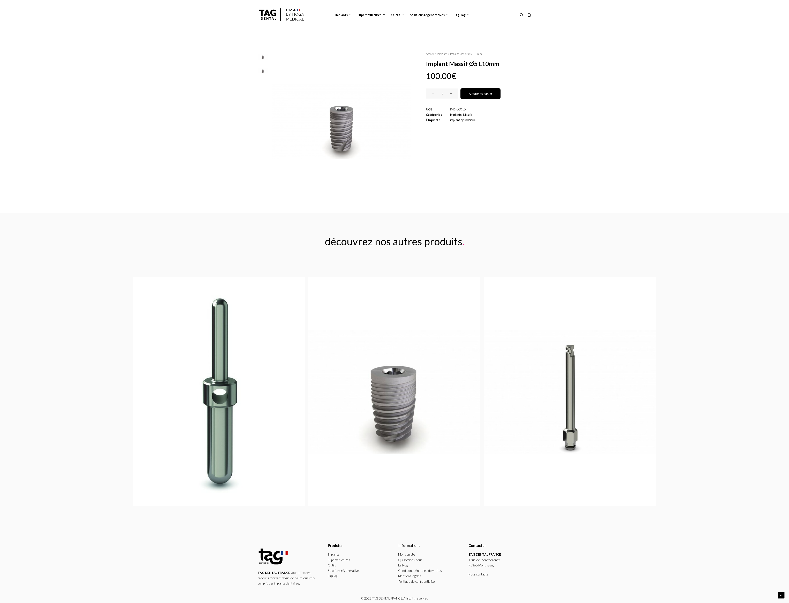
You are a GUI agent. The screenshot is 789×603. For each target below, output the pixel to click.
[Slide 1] (263, 57)
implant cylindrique (463, 120)
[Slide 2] (263, 70)
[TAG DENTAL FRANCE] (282, 15)
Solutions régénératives (427, 15)
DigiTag (460, 15)
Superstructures (369, 15)
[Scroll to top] (781, 595)
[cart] (528, 15)
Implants (341, 15)
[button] (522, 15)
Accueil (430, 53)
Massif (467, 114)
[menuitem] (343, 15)
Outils (395, 15)
